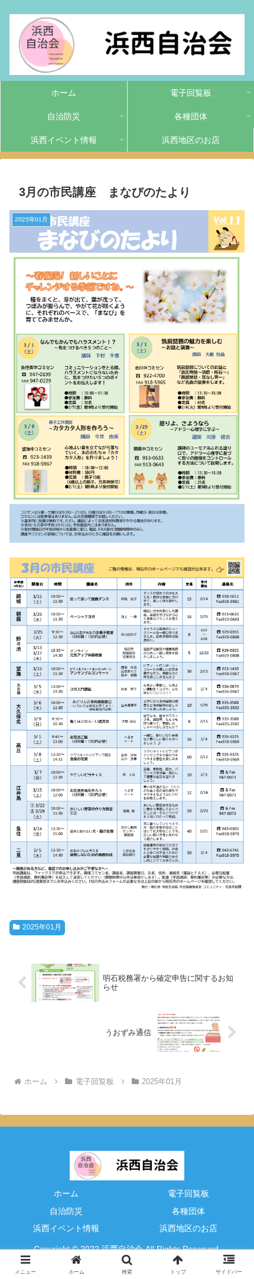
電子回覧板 (188, 1193)
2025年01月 (41, 927)
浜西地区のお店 (188, 1228)
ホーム (66, 1193)
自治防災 (66, 1211)
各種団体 (188, 1211)
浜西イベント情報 (66, 1228)
